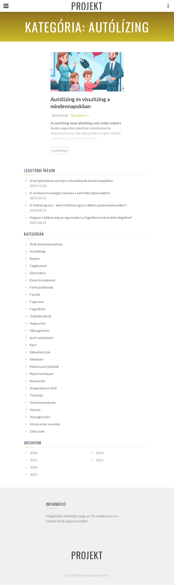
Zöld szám (37, 431)
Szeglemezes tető (43, 388)
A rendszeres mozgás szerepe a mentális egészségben (70, 193)
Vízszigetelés (40, 417)
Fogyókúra (38, 309)
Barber (35, 258)
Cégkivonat (38, 266)
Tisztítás (36, 395)
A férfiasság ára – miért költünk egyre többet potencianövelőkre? (78, 205)
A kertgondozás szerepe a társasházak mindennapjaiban (71, 181)
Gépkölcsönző (40, 316)
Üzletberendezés (43, 402)
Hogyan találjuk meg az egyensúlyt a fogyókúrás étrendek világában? (81, 217)
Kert (33, 345)
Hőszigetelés (39, 330)
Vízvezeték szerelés (45, 424)
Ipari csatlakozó (41, 338)
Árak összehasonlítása (46, 244)
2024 (33, 467)
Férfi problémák (41, 287)
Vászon (35, 410)
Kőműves (36, 359)
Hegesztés (38, 323)
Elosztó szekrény (42, 280)
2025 (33, 460)
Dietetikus (38, 273)
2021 (100, 460)
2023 (33, 474)
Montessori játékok (44, 366)
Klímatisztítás (40, 352)
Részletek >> (80, 115)
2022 (100, 453)
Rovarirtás (37, 381)
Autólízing (59, 150)
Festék (35, 294)
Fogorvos (37, 302)
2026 (33, 453)
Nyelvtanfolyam (41, 374)
